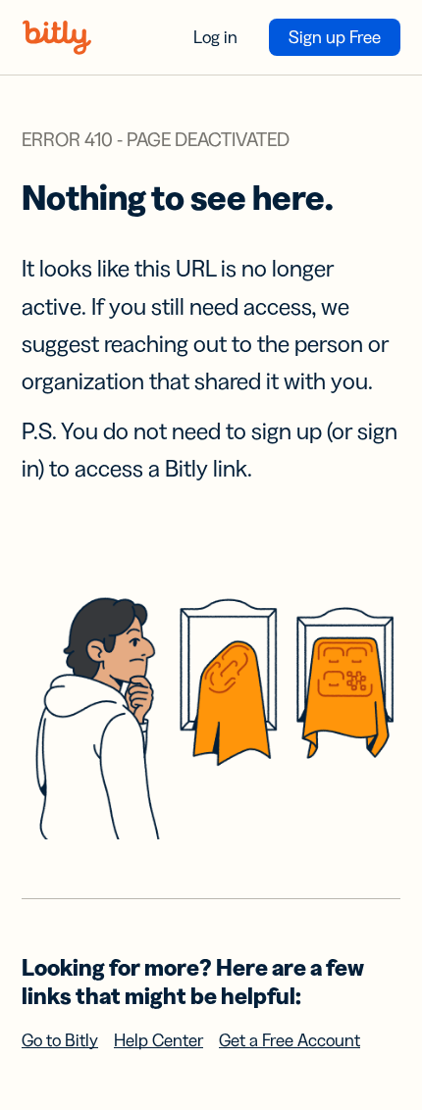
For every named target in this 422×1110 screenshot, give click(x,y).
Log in (215, 37)
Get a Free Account (289, 1040)
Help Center (158, 1040)
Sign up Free (335, 37)
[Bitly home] (57, 37)
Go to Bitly (60, 1040)
